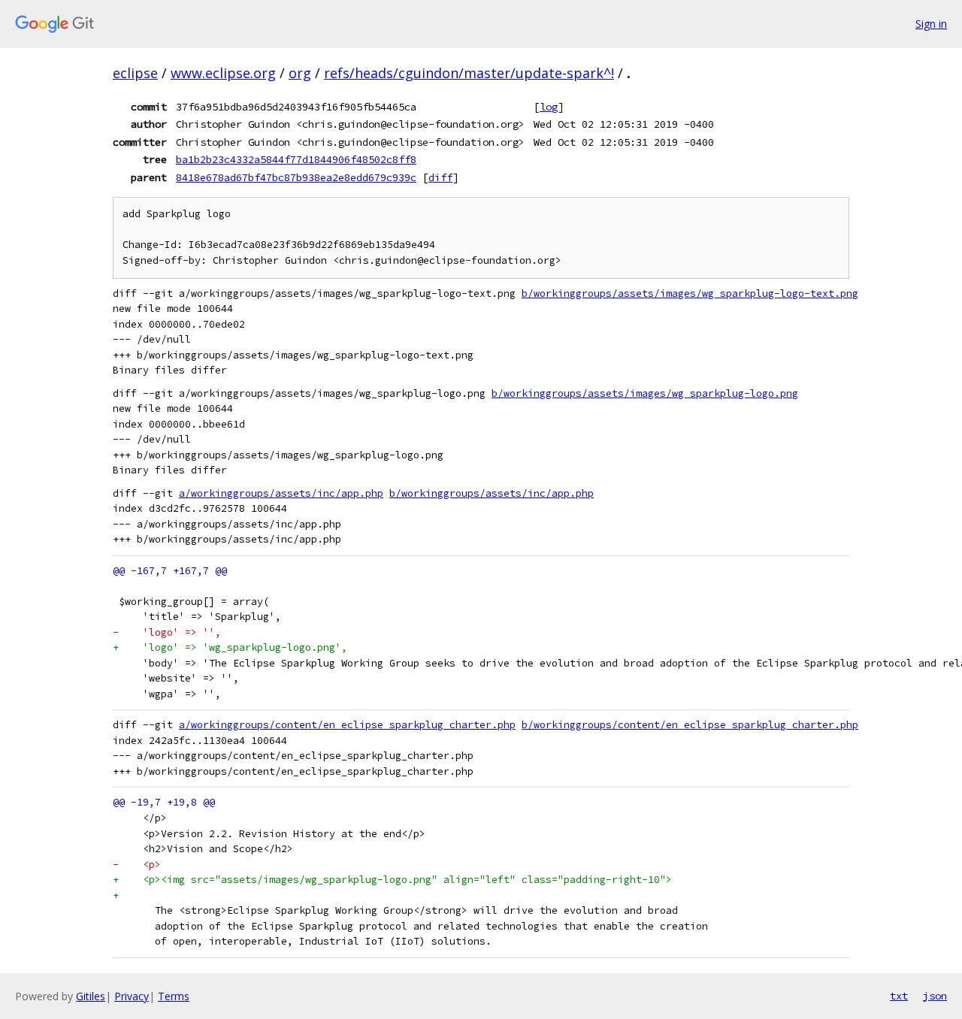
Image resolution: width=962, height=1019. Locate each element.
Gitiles (90, 996)
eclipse (135, 73)
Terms (173, 996)
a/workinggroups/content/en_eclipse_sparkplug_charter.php (347, 724)
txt (899, 995)
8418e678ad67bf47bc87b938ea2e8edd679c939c (296, 177)
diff (440, 177)
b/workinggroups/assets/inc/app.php (491, 493)
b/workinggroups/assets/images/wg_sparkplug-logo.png (645, 393)
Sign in (931, 24)
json (935, 995)
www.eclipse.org (223, 73)
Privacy (131, 996)
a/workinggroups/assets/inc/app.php (281, 493)
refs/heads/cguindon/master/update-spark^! (469, 73)
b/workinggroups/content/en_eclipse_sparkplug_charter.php (690, 724)
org (300, 73)
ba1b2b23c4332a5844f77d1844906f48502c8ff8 (296, 159)
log (549, 106)
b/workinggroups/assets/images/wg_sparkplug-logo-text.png (690, 293)
